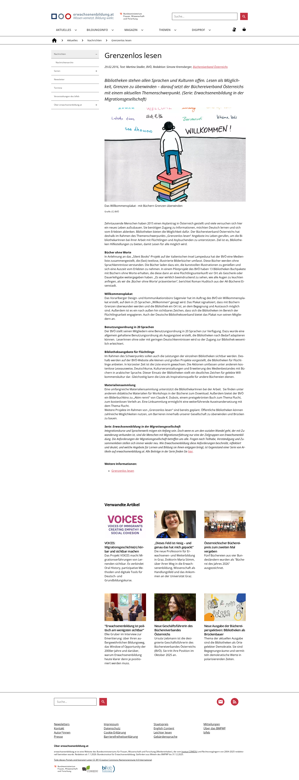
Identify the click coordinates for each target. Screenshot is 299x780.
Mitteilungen (211, 724)
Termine (58, 87)
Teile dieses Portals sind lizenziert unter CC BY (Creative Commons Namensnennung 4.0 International (103, 759)
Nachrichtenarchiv (64, 62)
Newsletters (62, 724)
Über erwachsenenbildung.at (68, 104)
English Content (164, 728)
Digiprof (198, 30)
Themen (165, 30)
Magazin (131, 30)
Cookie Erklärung (115, 732)
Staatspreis (161, 724)
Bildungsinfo (97, 30)
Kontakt (59, 728)
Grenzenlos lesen (122, 471)
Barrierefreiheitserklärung (121, 737)
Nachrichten (94, 40)
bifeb (206, 732)
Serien (57, 70)
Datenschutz (112, 728)
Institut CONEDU (189, 751)
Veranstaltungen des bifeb (66, 96)
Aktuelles (63, 30)
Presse (58, 737)
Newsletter (59, 79)
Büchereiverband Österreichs (210, 67)
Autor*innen (62, 732)
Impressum (111, 724)
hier (190, 451)
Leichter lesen (163, 732)
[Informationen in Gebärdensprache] (234, 29)
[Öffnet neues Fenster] (132, 16)
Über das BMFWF (214, 728)
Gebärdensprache (165, 737)
